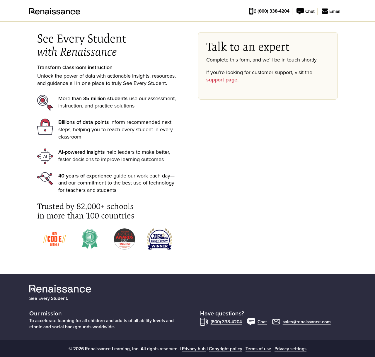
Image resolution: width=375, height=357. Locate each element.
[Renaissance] (32, 11)
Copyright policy (225, 348)
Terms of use (258, 348)
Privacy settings (290, 348)
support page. (222, 79)
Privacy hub (194, 348)
